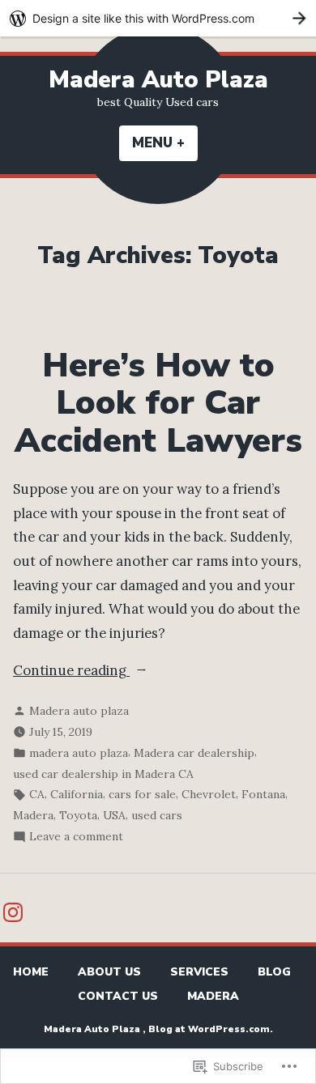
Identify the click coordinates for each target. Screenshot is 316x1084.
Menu (165, 143)
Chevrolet (208, 794)
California (76, 794)
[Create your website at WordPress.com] (158, 18)
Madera (33, 815)
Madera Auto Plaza (158, 80)
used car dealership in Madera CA (103, 774)
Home (31, 972)
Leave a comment (76, 837)
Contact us (118, 996)
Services (199, 972)
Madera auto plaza (79, 711)
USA (114, 815)
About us (109, 972)
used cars (156, 815)
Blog (274, 972)
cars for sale (142, 794)
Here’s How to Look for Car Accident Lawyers (158, 403)
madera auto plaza (78, 753)
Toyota (78, 815)
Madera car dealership (194, 753)
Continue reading (71, 672)
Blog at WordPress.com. (210, 1028)
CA (37, 794)
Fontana (263, 794)
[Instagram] (13, 912)
